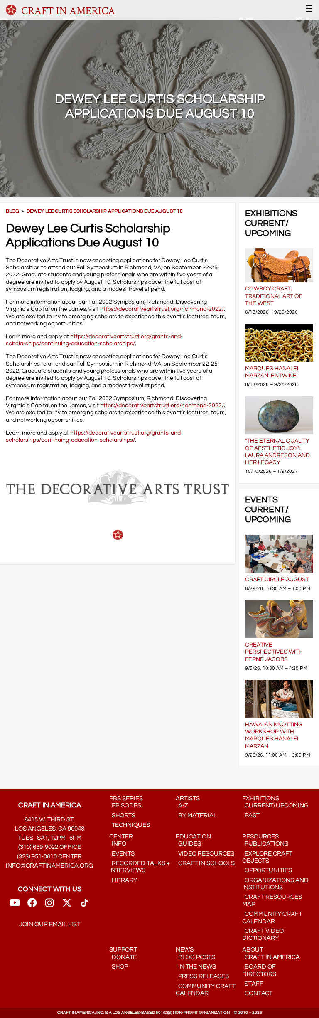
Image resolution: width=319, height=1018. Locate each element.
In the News (196, 967)
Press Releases (202, 976)
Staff (252, 984)
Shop (118, 967)
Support (123, 950)
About (252, 950)
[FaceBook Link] (32, 905)
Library (123, 880)
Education (193, 837)
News (185, 950)
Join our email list (49, 924)
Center (121, 837)
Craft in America (271, 957)
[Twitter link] (67, 905)
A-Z (182, 805)
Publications (265, 844)
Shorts (122, 815)
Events (122, 854)
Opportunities (267, 870)
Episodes (125, 805)
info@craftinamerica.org (49, 866)
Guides (188, 844)
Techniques (129, 825)
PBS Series (126, 798)
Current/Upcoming (275, 805)
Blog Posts (195, 957)
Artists (188, 798)
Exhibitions (260, 798)
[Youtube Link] (14, 905)
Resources (260, 837)
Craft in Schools (205, 863)
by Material (196, 815)
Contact (257, 993)
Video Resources (205, 854)
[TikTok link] (85, 905)
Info (117, 844)
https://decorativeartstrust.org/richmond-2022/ (162, 309)
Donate (123, 957)
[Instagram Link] (49, 905)
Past (251, 815)
